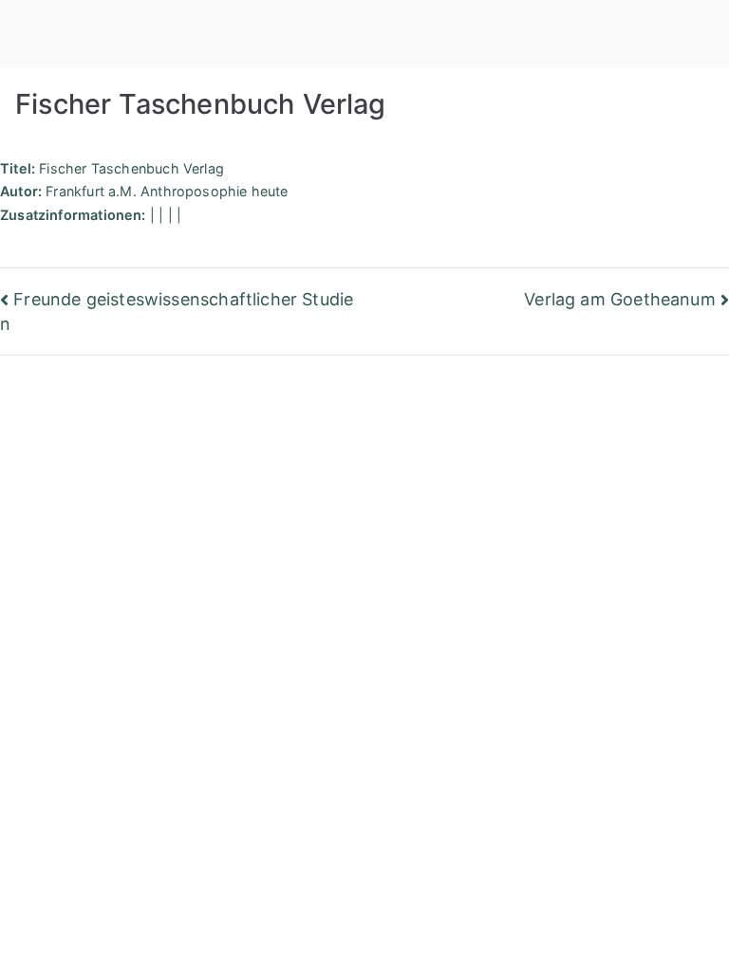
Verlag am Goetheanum (620, 299)
